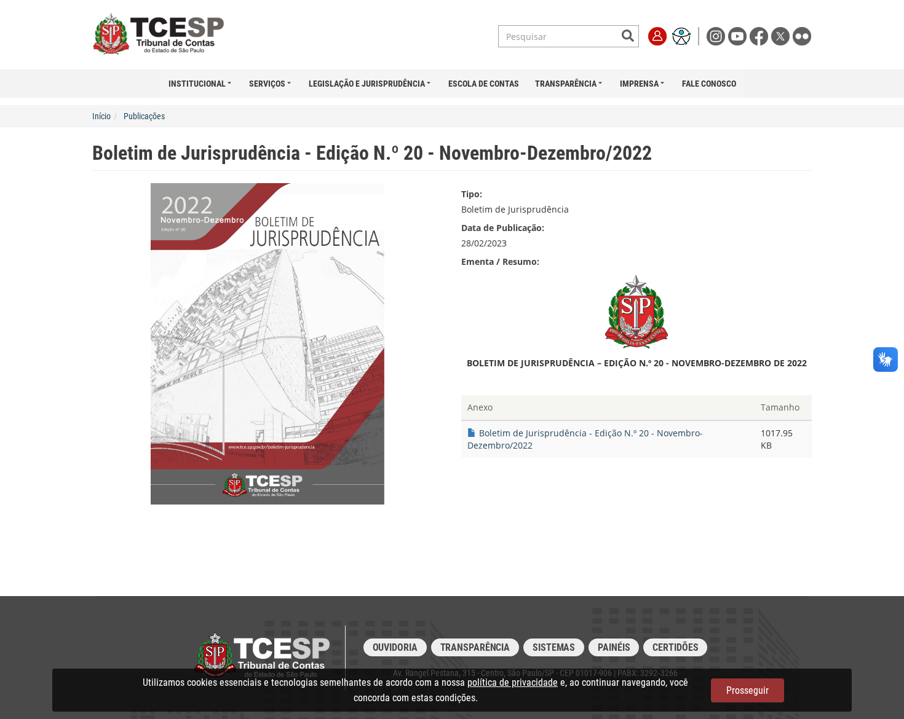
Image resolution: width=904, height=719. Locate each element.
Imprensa (639, 83)
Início (101, 116)
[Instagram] (717, 35)
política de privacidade (512, 682)
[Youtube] (739, 35)
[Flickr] (802, 35)
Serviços (267, 83)
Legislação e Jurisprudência (367, 83)
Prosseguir (747, 690)
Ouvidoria (395, 647)
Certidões (675, 647)
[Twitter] (782, 35)
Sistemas (554, 647)
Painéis (614, 647)
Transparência (566, 83)
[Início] (171, 34)
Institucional (197, 83)
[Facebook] (760, 35)
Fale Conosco (709, 83)
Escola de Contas (483, 83)
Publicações (144, 116)
